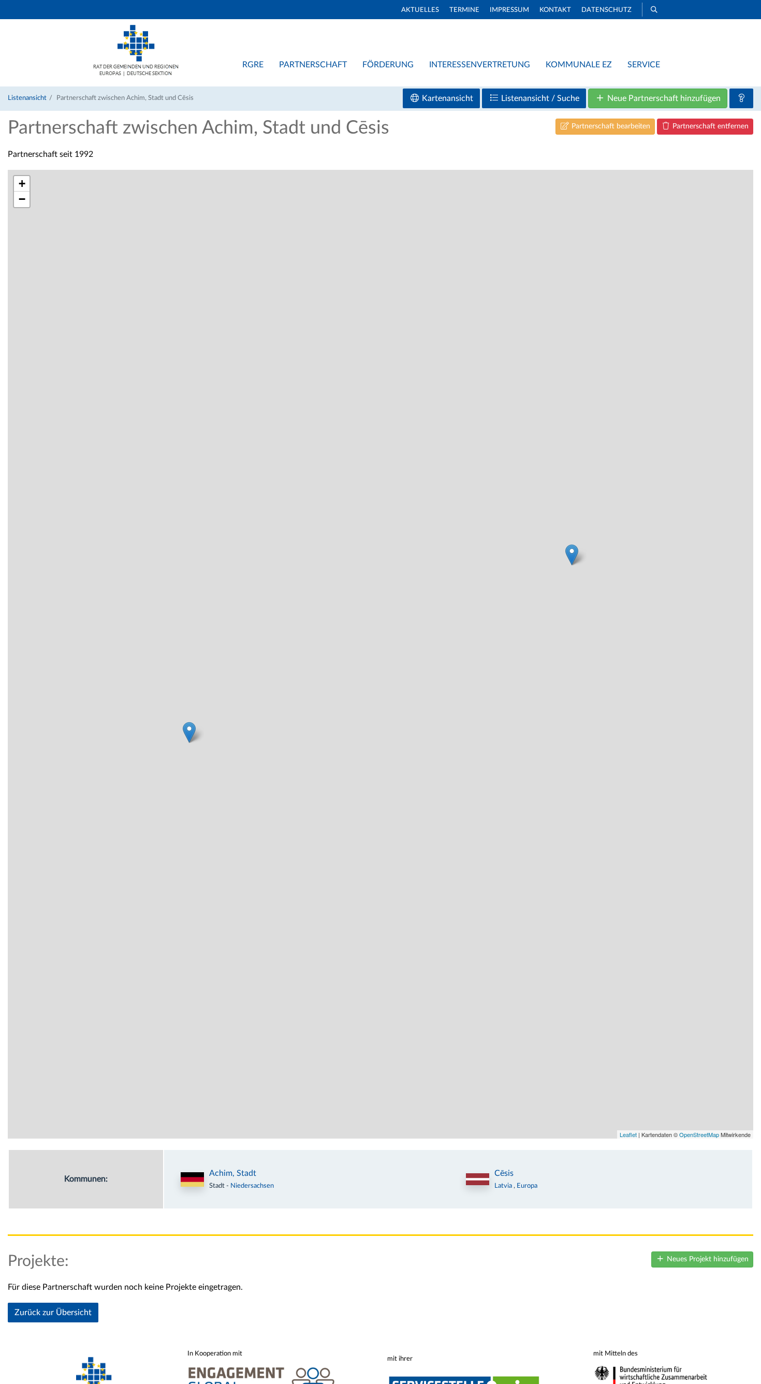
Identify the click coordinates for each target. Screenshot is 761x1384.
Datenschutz (606, 10)
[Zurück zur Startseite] (136, 73)
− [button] (22, 199)
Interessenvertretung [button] (479, 65)
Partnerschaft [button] (313, 65)
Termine (464, 10)
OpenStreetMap (699, 1134)
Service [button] (643, 65)
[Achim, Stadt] (189, 732)
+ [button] (22, 183)
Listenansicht (27, 98)
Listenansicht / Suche (539, 98)
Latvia (504, 1186)
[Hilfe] (741, 98)
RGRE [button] (253, 65)
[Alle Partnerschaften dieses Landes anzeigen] (477, 1179)
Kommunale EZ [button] (579, 65)
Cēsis (504, 1173)
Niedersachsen (252, 1186)
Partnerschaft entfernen (709, 126)
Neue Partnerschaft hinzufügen (663, 98)
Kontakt (555, 10)
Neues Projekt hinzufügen (707, 1259)
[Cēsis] (571, 554)
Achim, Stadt (232, 1173)
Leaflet (628, 1134)
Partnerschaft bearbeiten (609, 126)
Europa (527, 1186)
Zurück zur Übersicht (53, 1312)
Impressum (509, 10)
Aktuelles (420, 10)
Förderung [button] (388, 65)
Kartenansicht (446, 98)
